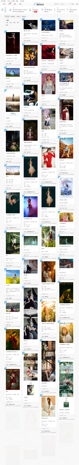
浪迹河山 (11, 86)
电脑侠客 (28, 80)
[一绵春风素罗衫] (66, 217)
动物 (74, 9)
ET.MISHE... (64, 68)
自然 (45, 9)
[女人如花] (13, 277)
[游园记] (48, 118)
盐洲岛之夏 (8, 313)
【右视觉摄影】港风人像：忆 (12, 351)
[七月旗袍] (31, 374)
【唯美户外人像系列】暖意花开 (48, 323)
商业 (36, 11)
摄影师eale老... (65, 172)
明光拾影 (11, 126)
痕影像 (10, 441)
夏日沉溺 (25, 340)
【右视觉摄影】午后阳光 (64, 344)
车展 (7, 22)
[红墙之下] (48, 83)
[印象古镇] (13, 104)
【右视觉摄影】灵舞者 (10, 214)
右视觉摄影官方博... (49, 182)
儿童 (33, 9)
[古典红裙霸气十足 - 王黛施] (13, 43)
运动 (26, 9)
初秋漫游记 (61, 160)
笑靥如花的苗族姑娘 (28, 142)
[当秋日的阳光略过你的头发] (66, 240)
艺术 (58, 11)
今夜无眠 (25, 460)
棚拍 (7, 25)
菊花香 (43, 248)
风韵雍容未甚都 (62, 121)
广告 (60, 9)
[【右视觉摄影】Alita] (31, 206)
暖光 (25, 432)
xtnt (27, 115)
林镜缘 (10, 298)
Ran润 (63, 43)
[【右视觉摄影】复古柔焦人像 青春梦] (66, 432)
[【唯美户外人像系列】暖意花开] (48, 311)
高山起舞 (8, 78)
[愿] (66, 263)
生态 (70, 8)
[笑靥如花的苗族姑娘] (31, 130)
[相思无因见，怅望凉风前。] (66, 385)
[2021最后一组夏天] (66, 187)
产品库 (8, 1)
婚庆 (37, 9)
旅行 (51, 9)
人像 (33, 8)
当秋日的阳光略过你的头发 (64, 246)
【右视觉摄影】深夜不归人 (64, 304)
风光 (45, 8)
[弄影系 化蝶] (48, 196)
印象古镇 (8, 118)
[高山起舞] (13, 72)
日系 (11, 22)
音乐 (16, 11)
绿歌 (7, 391)
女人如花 (8, 285)
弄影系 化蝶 (44, 208)
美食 (14, 9)
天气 (76, 9)
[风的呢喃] (66, 24)
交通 (24, 9)
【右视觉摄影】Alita (28, 218)
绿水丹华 (28, 40)
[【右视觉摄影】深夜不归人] (66, 292)
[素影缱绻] (31, 266)
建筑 (45, 11)
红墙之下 (43, 95)
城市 (18, 11)
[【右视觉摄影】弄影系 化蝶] (31, 166)
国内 (5, 9)
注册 (77, 4)
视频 (17, 1)
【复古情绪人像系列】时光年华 (48, 283)
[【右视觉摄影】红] (48, 157)
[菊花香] (48, 236)
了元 (63, 231)
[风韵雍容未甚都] (66, 109)
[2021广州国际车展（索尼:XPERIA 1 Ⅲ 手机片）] (66, 77)
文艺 (33, 11)
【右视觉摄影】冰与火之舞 (47, 457)
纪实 (58, 8)
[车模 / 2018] (31, 95)
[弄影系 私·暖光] (48, 406)
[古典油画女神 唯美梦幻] (13, 141)
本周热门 (18, 16)
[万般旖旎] (66, 53)
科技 (16, 9)
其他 (23, 11)
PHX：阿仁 (47, 142)
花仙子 (7, 176)
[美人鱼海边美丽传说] (48, 25)
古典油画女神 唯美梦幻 (10, 153)
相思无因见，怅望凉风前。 (64, 409)
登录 (73, 4)
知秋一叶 (11, 265)
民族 (35, 9)
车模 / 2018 (26, 107)
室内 (14, 22)
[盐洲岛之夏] (13, 307)
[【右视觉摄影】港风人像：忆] (13, 339)
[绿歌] (13, 379)
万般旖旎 (61, 60)
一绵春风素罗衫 (62, 223)
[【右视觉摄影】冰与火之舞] (48, 445)
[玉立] (31, 240)
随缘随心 (64, 94)
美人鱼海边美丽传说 (46, 32)
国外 (5, 11)
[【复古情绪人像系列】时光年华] (48, 271)
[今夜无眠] (31, 454)
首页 (4, 4)
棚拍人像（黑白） (27, 30)
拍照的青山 (29, 349)
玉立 (25, 246)
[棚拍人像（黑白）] (31, 24)
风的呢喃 (61, 30)
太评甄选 (13, 1)
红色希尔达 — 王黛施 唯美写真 (48, 60)
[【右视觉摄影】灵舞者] (13, 202)
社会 (62, 9)
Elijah (46, 40)
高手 (9, 4)
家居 (20, 9)
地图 (49, 9)
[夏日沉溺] (31, 313)
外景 (18, 22)
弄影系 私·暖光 (45, 418)
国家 (47, 9)
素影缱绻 (25, 275)
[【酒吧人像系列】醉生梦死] (31, 55)
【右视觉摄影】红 (45, 169)
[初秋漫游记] (66, 148)
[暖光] (31, 420)
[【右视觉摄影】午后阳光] (66, 332)
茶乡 (7, 431)
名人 (22, 9)
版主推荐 (7, 16)
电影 (14, 11)
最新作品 (24, 16)
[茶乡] (13, 419)
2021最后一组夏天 (63, 199)
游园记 (43, 130)
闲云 (10, 188)
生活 (14, 8)
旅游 (15, 4)
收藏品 (20, 11)
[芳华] (13, 243)
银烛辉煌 (46, 256)
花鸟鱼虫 (71, 9)
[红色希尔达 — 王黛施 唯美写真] (48, 52)
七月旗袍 (25, 397)
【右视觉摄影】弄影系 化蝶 (29, 179)
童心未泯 (64, 133)
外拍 (20, 4)
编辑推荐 (13, 16)
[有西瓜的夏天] (48, 361)
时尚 (18, 9)
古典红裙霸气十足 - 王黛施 (11, 55)
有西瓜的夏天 (44, 383)
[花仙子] (13, 170)
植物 (70, 11)
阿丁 (45, 104)
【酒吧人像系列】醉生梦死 (29, 67)
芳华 (7, 255)
